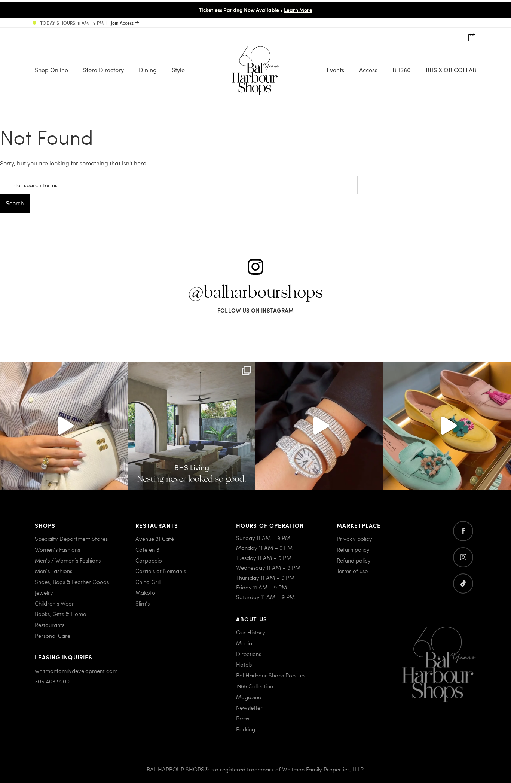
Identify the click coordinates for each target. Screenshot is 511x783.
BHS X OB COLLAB (451, 70)
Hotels (244, 664)
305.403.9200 (52, 681)
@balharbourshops (255, 292)
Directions (248, 654)
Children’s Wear (54, 603)
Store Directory (103, 70)
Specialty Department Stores (71, 538)
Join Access (122, 22)
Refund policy (354, 560)
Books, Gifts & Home (60, 614)
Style (178, 70)
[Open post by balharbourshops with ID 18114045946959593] (319, 426)
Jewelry (44, 592)
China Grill (148, 581)
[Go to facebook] (463, 531)
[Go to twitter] (463, 583)
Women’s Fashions (57, 549)
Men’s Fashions (53, 571)
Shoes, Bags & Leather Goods (72, 581)
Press (242, 718)
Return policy (353, 549)
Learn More (298, 9)
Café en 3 (147, 549)
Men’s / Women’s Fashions (68, 560)
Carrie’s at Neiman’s (160, 571)
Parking (245, 729)
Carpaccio (148, 560)
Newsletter (249, 707)
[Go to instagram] (463, 557)
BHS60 (401, 70)
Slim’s (142, 603)
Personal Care (52, 635)
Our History (250, 632)
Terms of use (352, 571)
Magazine (248, 697)
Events (335, 70)
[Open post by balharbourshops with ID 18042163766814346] (64, 426)
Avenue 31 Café (154, 538)
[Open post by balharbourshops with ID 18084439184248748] (192, 426)
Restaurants (49, 624)
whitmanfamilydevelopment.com (76, 670)
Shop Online (51, 70)
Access (368, 70)
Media (244, 643)
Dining (148, 70)
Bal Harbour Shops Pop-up (270, 675)
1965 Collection (254, 686)
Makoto (145, 592)
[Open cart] (472, 37)
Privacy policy (354, 538)
